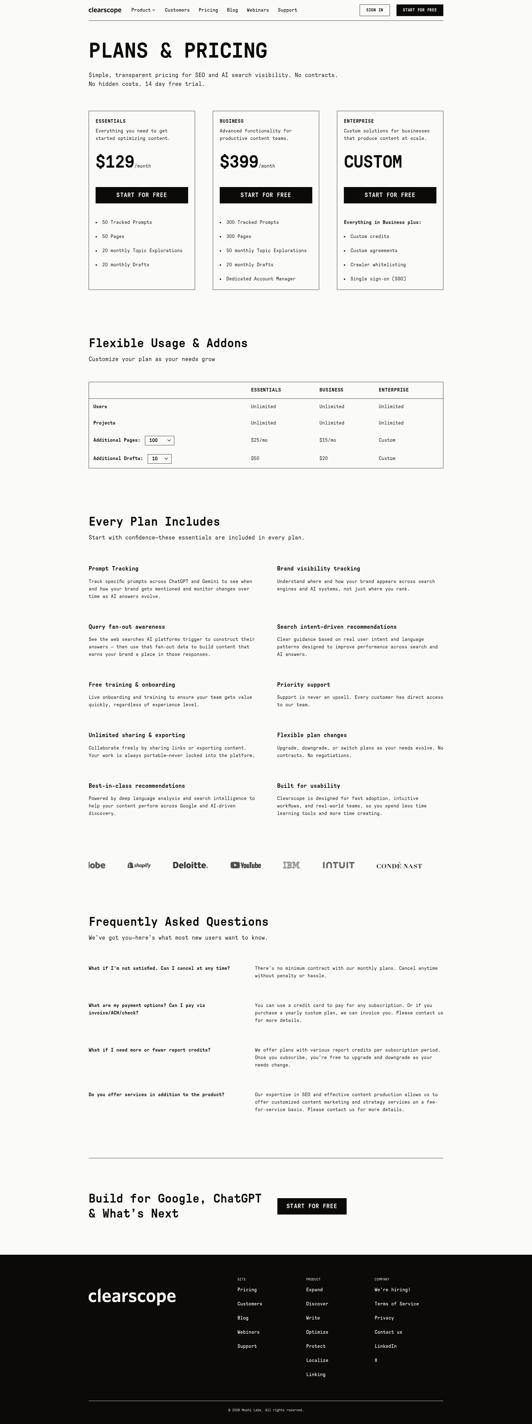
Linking (316, 1374)
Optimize (317, 1332)
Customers (177, 10)
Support (287, 10)
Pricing (208, 10)
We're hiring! (393, 1289)
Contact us (388, 1332)
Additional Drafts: (118, 458)
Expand (314, 1289)
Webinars (258, 10)
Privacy (384, 1318)
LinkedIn (386, 1346)
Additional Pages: (116, 440)
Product (141, 10)
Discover (317, 1304)
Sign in (374, 10)
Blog (232, 10)
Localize (317, 1360)
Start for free (420, 10)
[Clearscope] (105, 10)
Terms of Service (397, 1304)
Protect (316, 1346)
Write (313, 1318)
